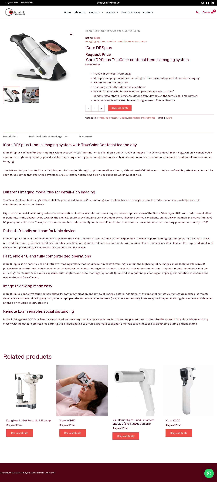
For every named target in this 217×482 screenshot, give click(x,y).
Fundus (111, 41)
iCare (97, 37)
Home (88, 30)
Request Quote (119, 107)
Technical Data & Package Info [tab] (48, 136)
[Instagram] (212, 3)
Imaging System (95, 41)
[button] (197, 12)
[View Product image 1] (11, 95)
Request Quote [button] (19, 432)
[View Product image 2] (30, 95)
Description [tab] (10, 136)
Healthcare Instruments (107, 30)
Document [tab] (85, 136)
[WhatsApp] (202, 3)
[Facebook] (207, 3)
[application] (101, 12)
